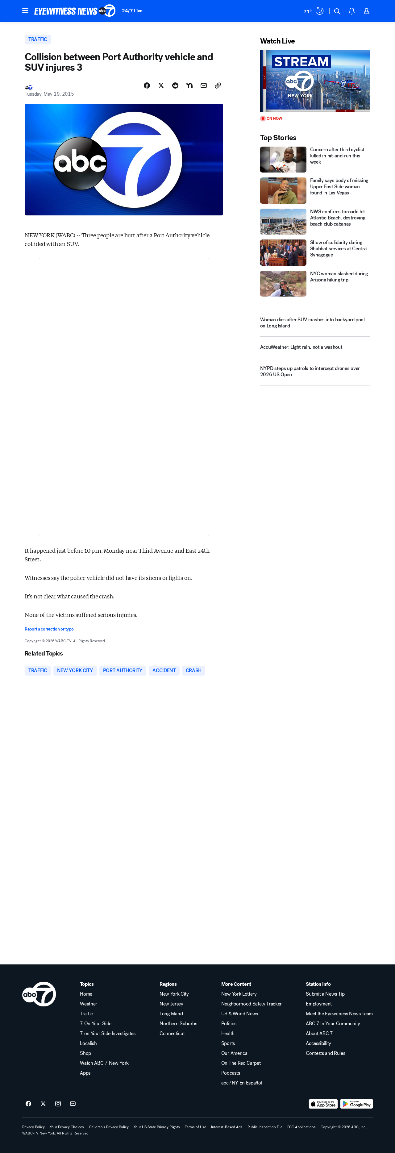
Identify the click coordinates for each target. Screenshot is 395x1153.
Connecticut (172, 1033)
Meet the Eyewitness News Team (339, 1013)
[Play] (315, 81)
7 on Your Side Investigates (107, 1033)
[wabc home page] (39, 994)
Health (228, 1033)
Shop (85, 1053)
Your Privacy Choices (67, 1127)
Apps (85, 1073)
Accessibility (318, 1043)
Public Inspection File (264, 1127)
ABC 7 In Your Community (333, 1023)
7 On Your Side (95, 1023)
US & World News (239, 1013)
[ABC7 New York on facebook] (28, 1104)
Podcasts (230, 1073)
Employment (319, 1003)
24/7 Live (132, 10)
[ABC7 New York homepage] (75, 11)
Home (86, 994)
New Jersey (171, 1003)
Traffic (86, 1013)
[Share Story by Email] (203, 85)
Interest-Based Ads (227, 1127)
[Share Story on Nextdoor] (189, 85)
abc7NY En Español (241, 1082)
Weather (88, 1003)
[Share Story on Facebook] (147, 85)
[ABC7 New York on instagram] (58, 1104)
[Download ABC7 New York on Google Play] (356, 1104)
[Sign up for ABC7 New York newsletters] (73, 1104)
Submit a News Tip (325, 994)
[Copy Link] (218, 85)
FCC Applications (301, 1127)
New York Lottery (239, 994)
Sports (228, 1043)
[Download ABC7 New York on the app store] (323, 1104)
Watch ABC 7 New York (104, 1063)
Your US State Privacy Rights (157, 1127)
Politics (228, 1023)
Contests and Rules (325, 1053)
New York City (174, 994)
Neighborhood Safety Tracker (251, 1003)
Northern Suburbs (178, 1023)
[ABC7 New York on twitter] (43, 1104)
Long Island (171, 1013)
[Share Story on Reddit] (175, 85)
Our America (234, 1053)
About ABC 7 (319, 1033)
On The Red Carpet (241, 1063)
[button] (25, 10)
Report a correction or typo (49, 629)
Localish (88, 1043)
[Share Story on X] (161, 85)
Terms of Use (195, 1127)
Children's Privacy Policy (109, 1127)
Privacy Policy (33, 1127)
